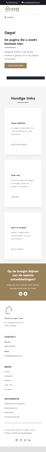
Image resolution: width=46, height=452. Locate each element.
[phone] (29, 440)
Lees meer (15, 196)
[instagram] (20, 294)
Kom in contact (17, 249)
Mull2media (26, 433)
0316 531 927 (13, 2)
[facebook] (25, 294)
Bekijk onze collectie (19, 144)
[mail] (25, 440)
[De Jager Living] (12, 6)
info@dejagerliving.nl (31, 2)
